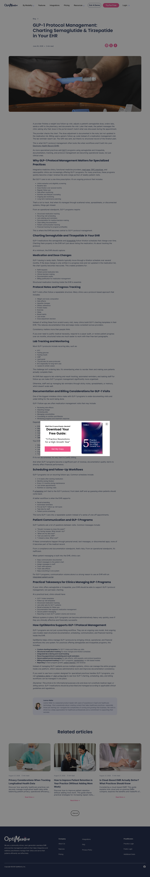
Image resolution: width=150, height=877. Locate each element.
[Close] (106, 424)
